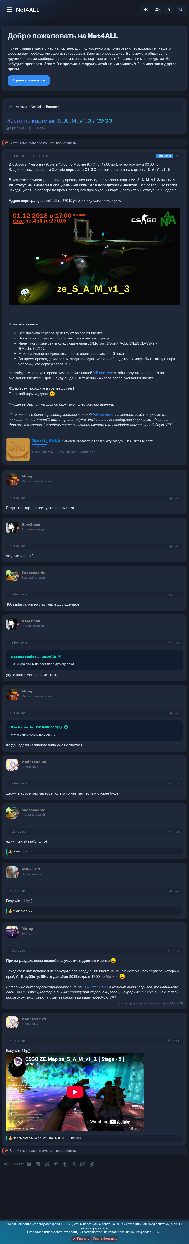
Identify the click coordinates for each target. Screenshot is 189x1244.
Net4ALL (28, 9)
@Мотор (97, 343)
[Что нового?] (169, 9)
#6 (177, 713)
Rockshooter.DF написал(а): (37, 727)
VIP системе (103, 372)
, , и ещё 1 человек (47, 1138)
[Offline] (18, 480)
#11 (176, 1041)
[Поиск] (181, 9)
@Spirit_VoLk (117, 343)
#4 (177, 594)
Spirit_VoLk (18, 128)
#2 (177, 498)
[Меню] (9, 9)
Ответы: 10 (41, 156)
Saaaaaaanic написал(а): (33, 656)
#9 (177, 891)
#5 (177, 643)
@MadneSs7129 (31, 348)
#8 (177, 832)
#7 (177, 783)
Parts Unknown (143, 441)
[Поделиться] (177, 156)
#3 (177, 546)
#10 (176, 951)
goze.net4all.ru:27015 (54, 200)
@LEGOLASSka (142, 343)
